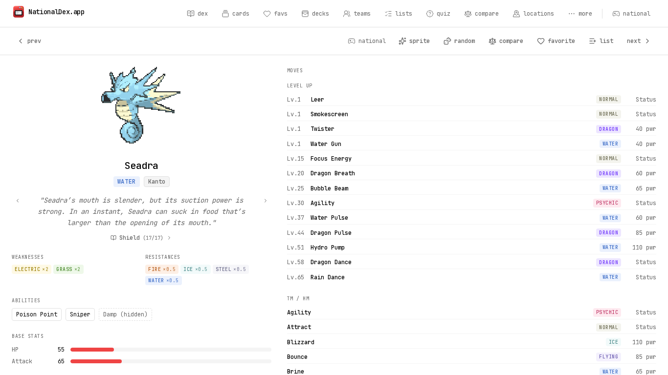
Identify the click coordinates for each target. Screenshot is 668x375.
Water (126, 182)
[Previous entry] (17, 201)
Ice (195, 269)
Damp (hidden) (125, 314)
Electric (31, 269)
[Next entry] (265, 201)
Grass (68, 269)
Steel (231, 269)
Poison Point (36, 314)
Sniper (80, 314)
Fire (162, 269)
